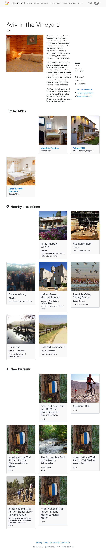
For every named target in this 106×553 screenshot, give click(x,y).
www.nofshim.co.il (84, 96)
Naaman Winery (82, 243)
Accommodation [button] (40, 3)
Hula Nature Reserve (53, 346)
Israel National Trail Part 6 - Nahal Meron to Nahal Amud (21, 511)
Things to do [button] (54, 3)
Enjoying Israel (18, 3)
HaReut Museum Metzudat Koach (50, 296)
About (80, 3)
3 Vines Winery (17, 294)
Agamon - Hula (81, 406)
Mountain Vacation (50, 148)
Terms (45, 543)
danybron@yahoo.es (85, 93)
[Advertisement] (53, 14)
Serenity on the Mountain (16, 190)
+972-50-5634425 (84, 90)
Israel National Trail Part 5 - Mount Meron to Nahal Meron (52, 513)
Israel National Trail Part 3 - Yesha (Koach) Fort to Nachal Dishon (52, 410)
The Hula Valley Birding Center (82, 296)
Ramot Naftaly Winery (49, 245)
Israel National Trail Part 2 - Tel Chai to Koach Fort (84, 460)
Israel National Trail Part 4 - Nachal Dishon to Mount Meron (20, 462)
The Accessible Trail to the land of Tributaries (53, 460)
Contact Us (65, 543)
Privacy (39, 543)
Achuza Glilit (79, 148)
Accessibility (54, 543)
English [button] (91, 3)
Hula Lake (14, 346)
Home (29, 3)
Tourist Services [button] (68, 3)
